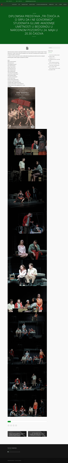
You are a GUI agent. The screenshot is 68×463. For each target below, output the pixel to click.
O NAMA (60, 4)
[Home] (2, 4)
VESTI (56, 4)
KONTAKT (65, 4)
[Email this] (16, 425)
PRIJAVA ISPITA (51, 4)
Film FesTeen (14, 4)
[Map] (64, 1)
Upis (19, 4)
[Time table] (62, 1)
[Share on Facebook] (8, 425)
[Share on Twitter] (11, 425)
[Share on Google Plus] (13, 425)
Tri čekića (23, 85)
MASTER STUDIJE (32, 4)
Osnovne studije (25, 4)
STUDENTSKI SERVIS (41, 4)
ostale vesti (34, 13)
